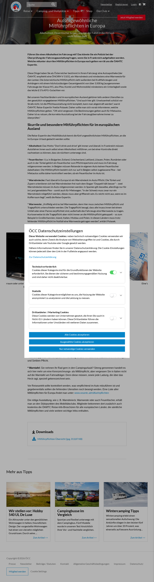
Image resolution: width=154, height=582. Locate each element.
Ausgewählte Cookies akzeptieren (77, 341)
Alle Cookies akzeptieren (77, 334)
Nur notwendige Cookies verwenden (77, 349)
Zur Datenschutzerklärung (42, 256)
